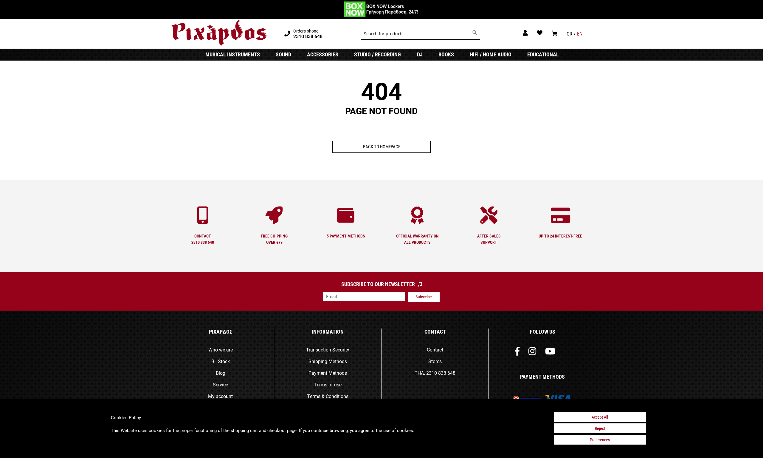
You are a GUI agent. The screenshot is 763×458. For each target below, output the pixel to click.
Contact (435, 349)
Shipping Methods (327, 361)
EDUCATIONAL (543, 54)
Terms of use (328, 384)
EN (580, 33)
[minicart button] (554, 33)
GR (569, 33)
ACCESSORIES (322, 54)
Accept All (600, 417)
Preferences (600, 439)
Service (220, 384)
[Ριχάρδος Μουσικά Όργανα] (218, 32)
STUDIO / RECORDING (377, 54)
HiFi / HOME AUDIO (490, 54)
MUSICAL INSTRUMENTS (232, 54)
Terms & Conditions (327, 396)
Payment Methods (327, 373)
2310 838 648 (440, 373)
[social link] (517, 352)
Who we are (220, 349)
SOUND (283, 54)
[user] (525, 33)
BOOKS (446, 54)
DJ (420, 54)
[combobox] (420, 34)
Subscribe (424, 297)
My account (220, 396)
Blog (220, 373)
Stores (435, 361)
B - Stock (220, 361)
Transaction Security (327, 349)
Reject (600, 428)
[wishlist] (539, 33)
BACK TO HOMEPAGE (381, 146)
